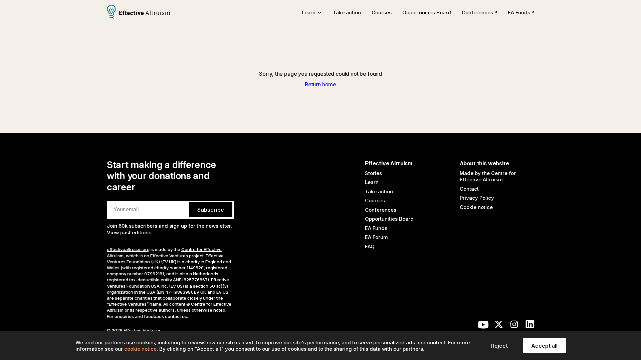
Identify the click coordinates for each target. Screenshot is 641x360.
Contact (469, 189)
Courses (382, 12)
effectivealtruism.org (128, 249)
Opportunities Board (426, 12)
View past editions (129, 232)
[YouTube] (483, 326)
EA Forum (376, 237)
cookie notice (140, 349)
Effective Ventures (169, 255)
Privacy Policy (477, 198)
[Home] (138, 12)
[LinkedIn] (529, 326)
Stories (373, 173)
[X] (499, 326)
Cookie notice (476, 207)
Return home (320, 84)
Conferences (477, 12)
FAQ (370, 246)
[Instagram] (514, 326)
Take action (347, 12)
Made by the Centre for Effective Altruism (488, 176)
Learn (372, 182)
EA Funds (519, 12)
